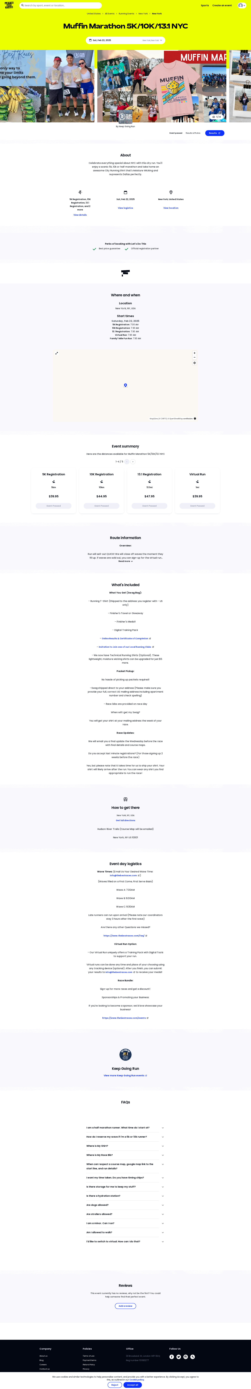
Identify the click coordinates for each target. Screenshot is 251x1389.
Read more (124, 540)
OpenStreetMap (176, 398)
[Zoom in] (194, 332)
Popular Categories (51, 1311)
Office (129, 1350)
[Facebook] (172, 1361)
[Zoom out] (194, 337)
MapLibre (154, 398)
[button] (125, 365)
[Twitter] (179, 1361)
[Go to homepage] (10, 5)
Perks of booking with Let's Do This (125, 243)
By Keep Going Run (125, 126)
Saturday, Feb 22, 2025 (125, 300)
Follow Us (175, 1350)
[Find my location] (194, 342)
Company (45, 1350)
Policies (87, 1350)
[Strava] (193, 1361)
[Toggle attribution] (195, 398)
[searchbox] (60, 5)
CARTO (164, 398)
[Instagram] (186, 1361)
